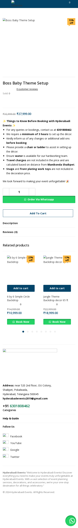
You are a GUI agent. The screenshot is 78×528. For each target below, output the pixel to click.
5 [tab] (41, 332)
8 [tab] (55, 332)
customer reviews (27, 89)
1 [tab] (23, 332)
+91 (6, 405)
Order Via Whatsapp (41, 199)
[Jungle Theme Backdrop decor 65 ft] (57, 269)
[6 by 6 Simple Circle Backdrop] (21, 269)
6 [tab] (46, 332)
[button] (39, 199)
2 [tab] (28, 332)
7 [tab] (50, 332)
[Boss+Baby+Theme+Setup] (9, 101)
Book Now (22, 321)
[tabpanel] (21, 290)
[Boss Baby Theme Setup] (4, 101)
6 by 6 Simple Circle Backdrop (18, 298)
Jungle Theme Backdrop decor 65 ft (55, 298)
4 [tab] (37, 332)
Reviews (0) (10, 232)
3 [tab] (32, 332)
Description (10, 223)
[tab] (39, 223)
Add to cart (38, 213)
